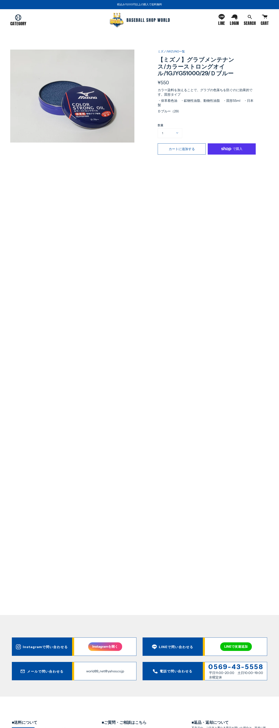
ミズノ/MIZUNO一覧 (171, 51)
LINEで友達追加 (236, 646)
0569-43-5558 (235, 667)
